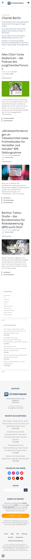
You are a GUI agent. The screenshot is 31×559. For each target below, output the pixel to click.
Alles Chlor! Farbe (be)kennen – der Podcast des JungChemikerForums (15, 61)
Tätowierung (7, 308)
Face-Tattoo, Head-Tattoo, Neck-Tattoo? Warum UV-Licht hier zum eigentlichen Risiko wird (14, 331)
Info (5, 297)
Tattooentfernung (9, 310)
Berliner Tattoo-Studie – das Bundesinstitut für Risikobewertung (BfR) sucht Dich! (13, 220)
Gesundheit (7, 198)
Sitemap (24, 534)
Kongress (6, 302)
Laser (5, 304)
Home (6, 534)
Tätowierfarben (8, 118)
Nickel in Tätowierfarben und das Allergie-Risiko (14, 363)
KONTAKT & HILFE (15, 516)
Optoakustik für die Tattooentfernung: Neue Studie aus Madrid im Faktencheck (15, 348)
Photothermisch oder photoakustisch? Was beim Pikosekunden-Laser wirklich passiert (15, 340)
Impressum (19, 537)
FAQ (17, 534)
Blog (12, 534)
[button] (3, 556)
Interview (6, 300)
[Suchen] (26, 490)
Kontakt (10, 537)
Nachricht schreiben (15, 406)
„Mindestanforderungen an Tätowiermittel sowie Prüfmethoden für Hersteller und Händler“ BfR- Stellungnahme (15, 141)
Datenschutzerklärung (15, 541)
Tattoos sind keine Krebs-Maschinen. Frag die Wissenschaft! (15, 356)
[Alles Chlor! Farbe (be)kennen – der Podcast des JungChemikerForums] (15, 82)
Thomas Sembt (9, 73)
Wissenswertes (8, 120)
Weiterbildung (8, 312)
